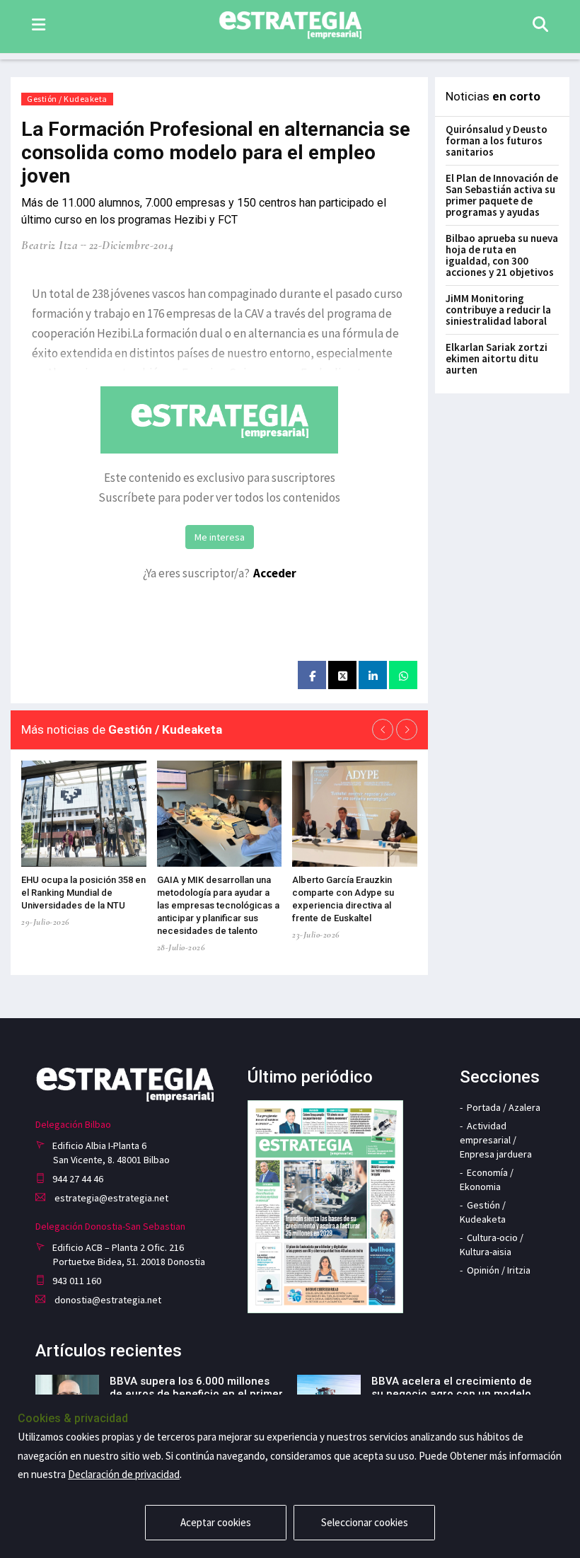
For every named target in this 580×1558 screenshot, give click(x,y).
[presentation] (382, 729)
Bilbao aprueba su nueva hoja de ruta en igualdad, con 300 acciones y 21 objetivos (502, 255)
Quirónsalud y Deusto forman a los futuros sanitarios (496, 140)
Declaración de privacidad (124, 1474)
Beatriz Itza (49, 245)
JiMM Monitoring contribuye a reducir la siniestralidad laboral (498, 310)
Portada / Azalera (503, 1107)
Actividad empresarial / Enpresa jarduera (496, 1139)
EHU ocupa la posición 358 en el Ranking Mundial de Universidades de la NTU (83, 893)
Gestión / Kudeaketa (67, 98)
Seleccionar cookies (364, 1522)
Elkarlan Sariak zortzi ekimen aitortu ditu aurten (496, 358)
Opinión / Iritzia (498, 1270)
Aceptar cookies (215, 1522)
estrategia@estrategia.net (110, 1197)
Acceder (274, 573)
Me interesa (220, 537)
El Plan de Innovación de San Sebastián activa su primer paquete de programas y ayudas (502, 195)
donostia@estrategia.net (106, 1299)
